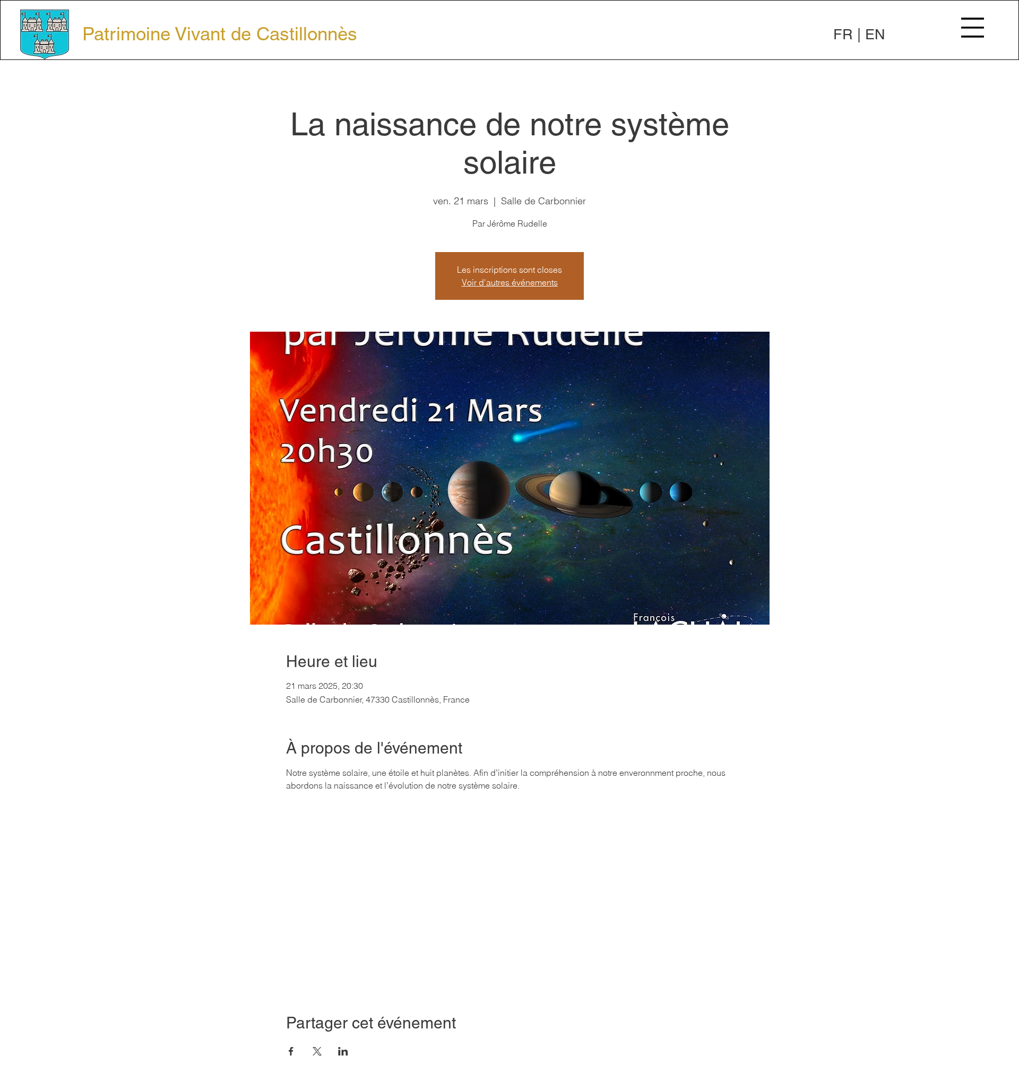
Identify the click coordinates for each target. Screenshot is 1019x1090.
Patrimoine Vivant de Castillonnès (219, 34)
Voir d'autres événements (510, 282)
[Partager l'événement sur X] (317, 1051)
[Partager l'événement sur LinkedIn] (343, 1051)
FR (843, 34)
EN (875, 34)
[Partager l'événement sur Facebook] (291, 1051)
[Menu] (972, 27)
